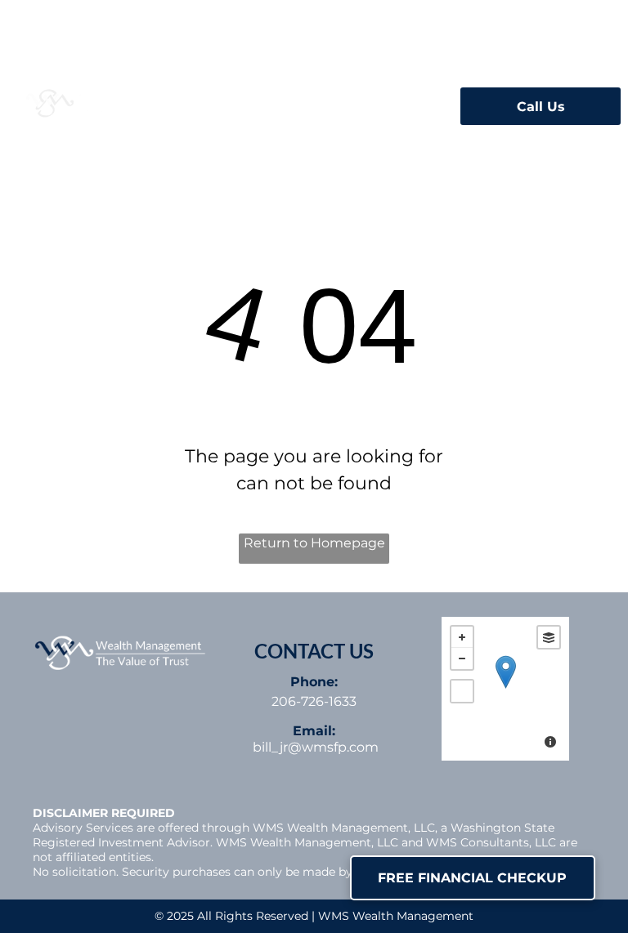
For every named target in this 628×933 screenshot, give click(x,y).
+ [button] (462, 637)
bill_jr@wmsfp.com (316, 747)
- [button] (462, 658)
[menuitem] (245, 101)
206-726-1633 (314, 701)
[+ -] (505, 689)
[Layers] (548, 637)
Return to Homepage (314, 543)
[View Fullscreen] (462, 691)
